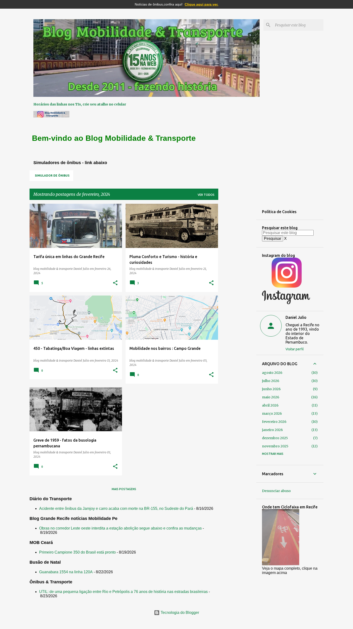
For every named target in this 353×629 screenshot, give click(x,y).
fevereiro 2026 (274, 421)
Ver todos (206, 194)
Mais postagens (124, 489)
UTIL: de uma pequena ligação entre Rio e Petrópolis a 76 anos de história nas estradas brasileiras (123, 592)
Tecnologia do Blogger (179, 612)
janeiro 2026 (272, 430)
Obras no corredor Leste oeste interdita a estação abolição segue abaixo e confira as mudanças (120, 528)
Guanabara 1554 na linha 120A (66, 572)
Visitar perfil (295, 349)
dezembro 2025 (275, 438)
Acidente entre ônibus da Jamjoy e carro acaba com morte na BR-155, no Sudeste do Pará (116, 508)
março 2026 (272, 413)
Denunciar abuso (276, 491)
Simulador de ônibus (52, 175)
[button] (115, 283)
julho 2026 (270, 381)
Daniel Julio (296, 317)
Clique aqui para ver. (201, 4)
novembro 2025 (275, 446)
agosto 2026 (272, 372)
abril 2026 (270, 405)
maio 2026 (270, 397)
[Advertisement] (237, 276)
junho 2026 (271, 389)
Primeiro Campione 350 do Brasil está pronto (77, 552)
